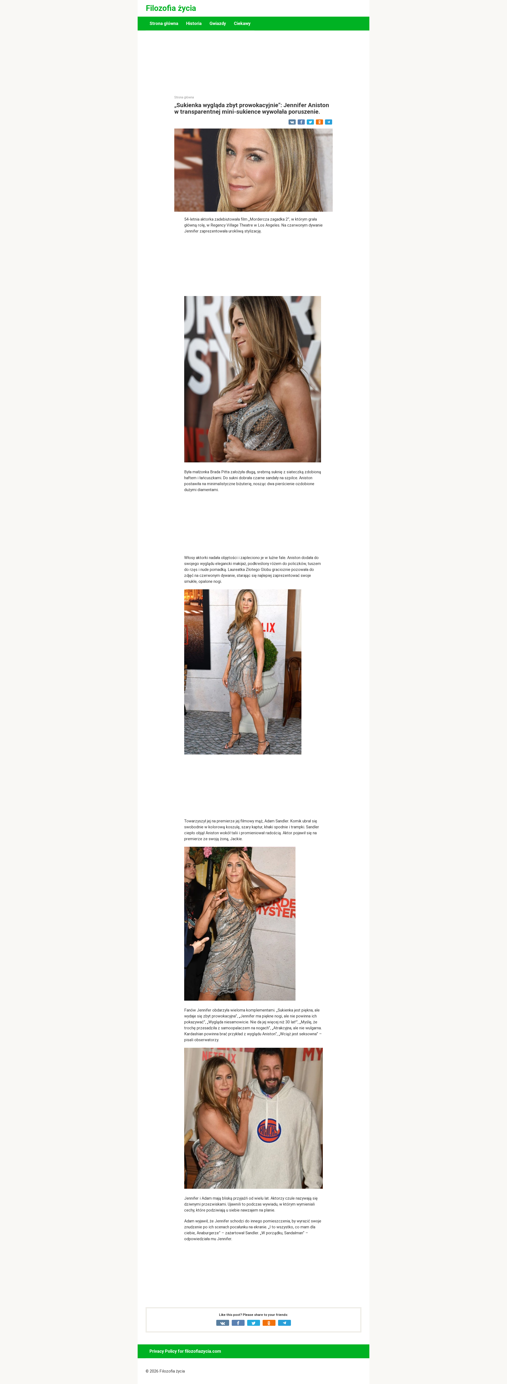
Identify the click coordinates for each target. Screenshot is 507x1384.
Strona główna (164, 23)
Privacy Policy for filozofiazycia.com (185, 1351)
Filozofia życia (171, 8)
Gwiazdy (218, 23)
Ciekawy (242, 23)
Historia (194, 23)
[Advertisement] (253, 65)
